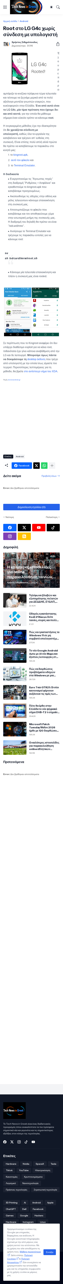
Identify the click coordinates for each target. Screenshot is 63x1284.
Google (24, 1215)
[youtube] (38, 527)
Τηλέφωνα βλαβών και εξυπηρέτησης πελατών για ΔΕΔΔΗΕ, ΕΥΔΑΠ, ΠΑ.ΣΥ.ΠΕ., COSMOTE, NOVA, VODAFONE (43, 598)
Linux (43, 1222)
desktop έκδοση (36, 359)
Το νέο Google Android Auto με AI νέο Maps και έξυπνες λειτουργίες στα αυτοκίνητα (43, 654)
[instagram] (9, 536)
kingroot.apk (20, 154)
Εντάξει (49, 1252)
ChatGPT (11, 1209)
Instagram (28, 1222)
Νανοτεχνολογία (30, 1183)
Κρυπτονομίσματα (33, 1176)
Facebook (38, 1209)
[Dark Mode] (51, 7)
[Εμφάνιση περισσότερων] (52, 465)
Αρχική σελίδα (10, 21)
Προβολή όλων (49, 475)
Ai (25, 1202)
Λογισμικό (11, 1183)
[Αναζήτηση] (58, 7)
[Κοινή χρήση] (56, 44)
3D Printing (11, 1202)
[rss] (24, 536)
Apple (50, 1202)
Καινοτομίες (12, 1176)
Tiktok (9, 1170)
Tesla (53, 1163)
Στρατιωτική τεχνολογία (45, 1189)
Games (10, 1215)
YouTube (24, 1170)
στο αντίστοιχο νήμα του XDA (40, 371)
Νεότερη (9, 517)
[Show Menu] (5, 7)
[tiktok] (53, 527)
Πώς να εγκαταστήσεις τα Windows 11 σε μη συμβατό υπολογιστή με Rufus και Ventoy (44, 635)
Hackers (39, 1215)
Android (24, 21)
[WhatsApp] (44, 465)
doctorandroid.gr (14, 380)
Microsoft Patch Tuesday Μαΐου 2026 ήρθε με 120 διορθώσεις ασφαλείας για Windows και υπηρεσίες (44, 727)
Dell (24, 1209)
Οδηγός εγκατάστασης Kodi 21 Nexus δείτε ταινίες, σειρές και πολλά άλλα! (43, 617)
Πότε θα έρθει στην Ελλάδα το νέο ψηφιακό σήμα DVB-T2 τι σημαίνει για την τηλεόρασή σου (44, 709)
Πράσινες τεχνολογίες (16, 1189)
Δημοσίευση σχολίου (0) (32, 507)
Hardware (11, 1163)
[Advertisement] (31, 417)
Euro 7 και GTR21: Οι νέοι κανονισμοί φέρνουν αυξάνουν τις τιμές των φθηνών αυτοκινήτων (44, 691)
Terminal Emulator (24, 165)
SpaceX (40, 1163)
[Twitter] (36, 465)
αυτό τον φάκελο (20, 160)
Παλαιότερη (52, 517)
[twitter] (24, 527)
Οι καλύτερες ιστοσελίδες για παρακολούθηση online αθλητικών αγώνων (44, 746)
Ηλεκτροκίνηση (42, 1170)
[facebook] (9, 527)
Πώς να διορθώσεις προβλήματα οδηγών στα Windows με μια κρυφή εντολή (42, 672)
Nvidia (26, 1163)
